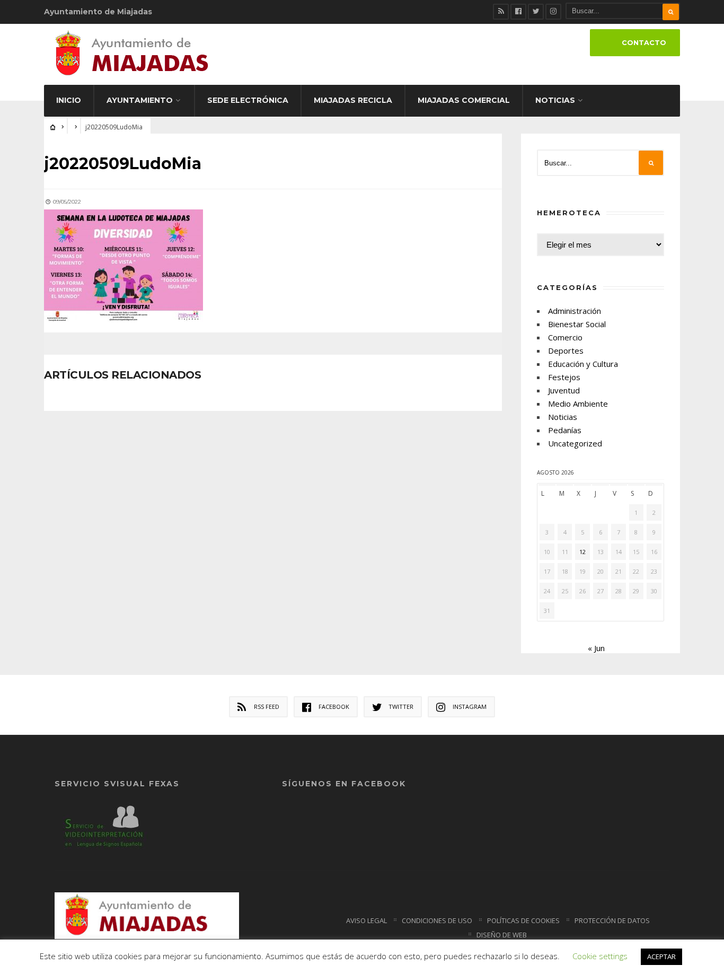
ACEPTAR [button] (661, 956)
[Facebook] (518, 12)
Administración (574, 310)
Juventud (564, 390)
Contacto (644, 43)
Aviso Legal (366, 920)
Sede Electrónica (247, 100)
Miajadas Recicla (353, 100)
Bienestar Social (577, 324)
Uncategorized (575, 443)
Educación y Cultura (583, 363)
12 (582, 552)
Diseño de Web (501, 935)
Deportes (566, 350)
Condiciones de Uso (437, 920)
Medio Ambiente (578, 403)
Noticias (555, 100)
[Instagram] (553, 12)
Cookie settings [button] (600, 956)
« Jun (596, 648)
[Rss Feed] (501, 12)
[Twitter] (536, 12)
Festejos (564, 377)
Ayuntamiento (140, 100)
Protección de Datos (612, 920)
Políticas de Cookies (523, 920)
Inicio (68, 100)
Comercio (565, 337)
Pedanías (564, 430)
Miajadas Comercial (464, 100)
